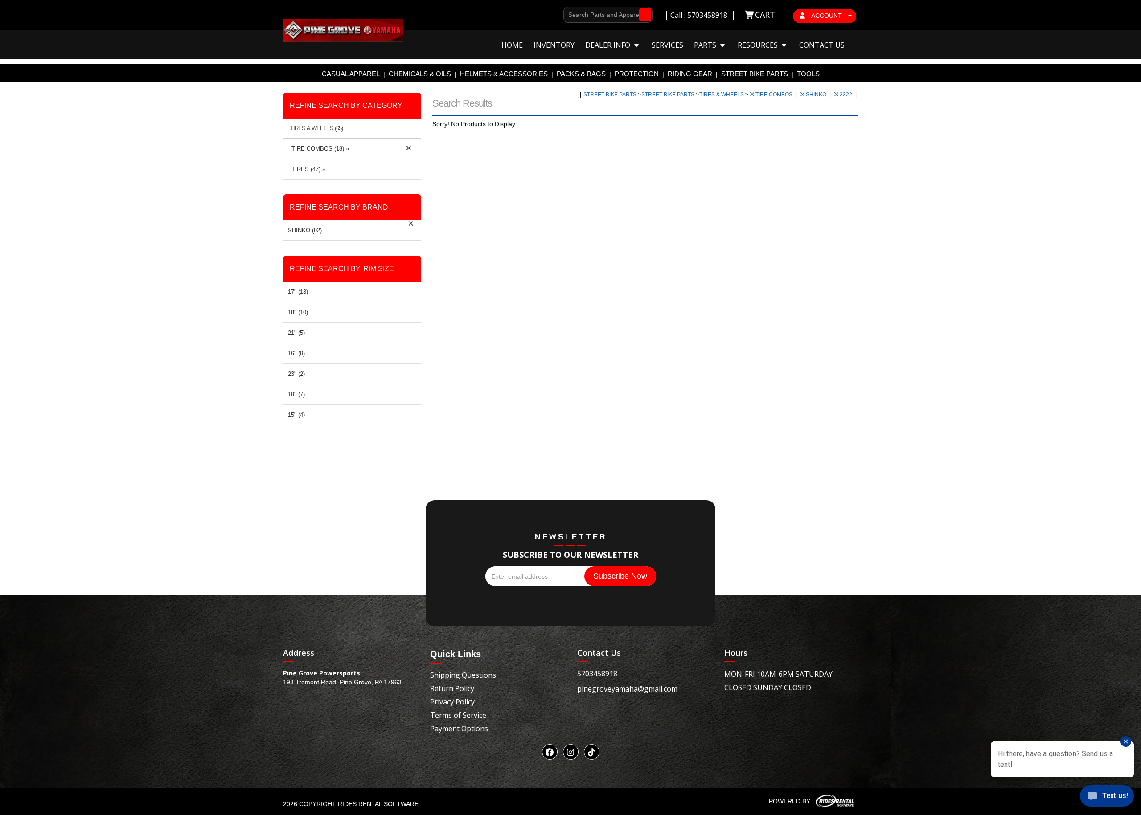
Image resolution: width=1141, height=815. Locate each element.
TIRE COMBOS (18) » (318, 148)
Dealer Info (608, 45)
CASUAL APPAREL (351, 74)
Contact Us (822, 45)
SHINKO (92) (305, 230)
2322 (847, 94)
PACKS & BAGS (581, 74)
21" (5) (296, 332)
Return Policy (452, 688)
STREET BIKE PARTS (754, 74)
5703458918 (597, 674)
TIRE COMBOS (774, 94)
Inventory (554, 45)
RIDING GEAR (690, 74)
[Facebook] (550, 752)
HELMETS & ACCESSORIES (504, 74)
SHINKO (817, 94)
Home (512, 45)
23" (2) (296, 373)
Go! (643, 15)
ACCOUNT (826, 15)
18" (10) (298, 312)
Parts (706, 45)
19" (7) (296, 394)
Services (667, 45)
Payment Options (459, 728)
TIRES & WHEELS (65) (316, 128)
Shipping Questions (463, 675)
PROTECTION (637, 74)
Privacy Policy (452, 702)
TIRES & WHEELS (722, 94)
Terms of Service (458, 715)
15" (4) (296, 415)
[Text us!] (1107, 797)
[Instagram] (571, 752)
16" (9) (296, 353)
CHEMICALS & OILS (420, 74)
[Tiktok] (591, 752)
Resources (759, 45)
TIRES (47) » (306, 169)
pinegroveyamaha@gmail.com (627, 689)
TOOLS (808, 74)
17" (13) (298, 291)
